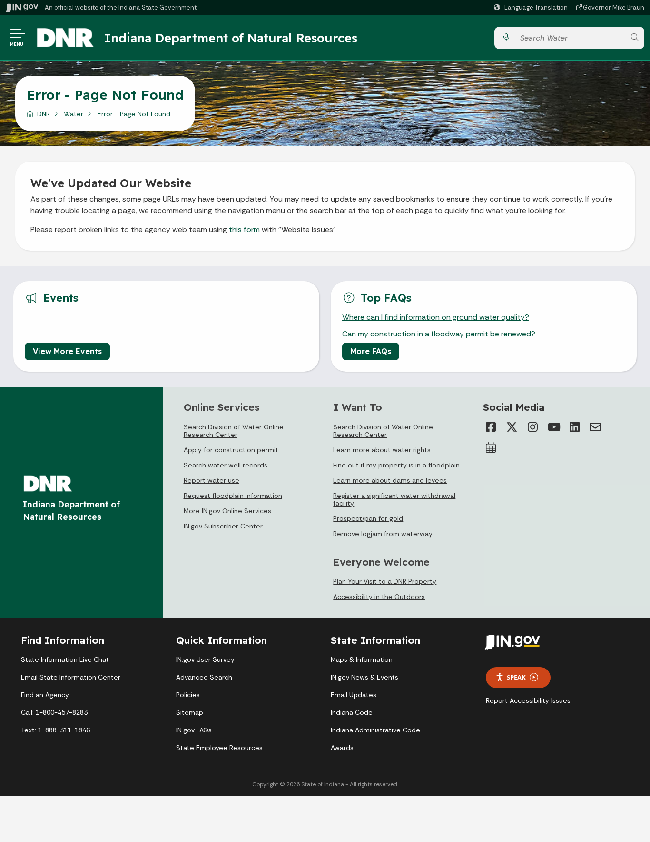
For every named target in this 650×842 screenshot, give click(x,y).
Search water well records (225, 465)
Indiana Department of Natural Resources (230, 37)
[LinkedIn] (574, 427)
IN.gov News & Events (364, 677)
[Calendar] (490, 448)
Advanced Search (204, 677)
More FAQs (370, 351)
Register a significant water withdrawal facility (394, 499)
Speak (516, 677)
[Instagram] (532, 427)
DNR (43, 114)
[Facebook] (490, 427)
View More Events (67, 351)
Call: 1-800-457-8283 (54, 712)
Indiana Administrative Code (375, 730)
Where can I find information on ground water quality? (435, 317)
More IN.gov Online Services (227, 511)
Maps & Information (362, 659)
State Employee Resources (219, 747)
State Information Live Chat (65, 659)
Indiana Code (352, 712)
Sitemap (189, 712)
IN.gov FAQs (194, 730)
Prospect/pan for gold (368, 518)
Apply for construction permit (231, 450)
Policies (188, 694)
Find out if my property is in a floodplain (396, 465)
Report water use (211, 480)
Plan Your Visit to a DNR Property (384, 581)
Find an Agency (45, 694)
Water (73, 114)
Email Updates (353, 694)
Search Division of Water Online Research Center (234, 431)
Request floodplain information (233, 495)
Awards (342, 747)
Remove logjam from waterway (383, 533)
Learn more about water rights (382, 450)
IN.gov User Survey (205, 659)
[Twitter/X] (511, 427)
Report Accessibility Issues (528, 700)
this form (244, 229)
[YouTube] (553, 427)
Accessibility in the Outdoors (379, 596)
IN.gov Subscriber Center (223, 526)
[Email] (595, 427)
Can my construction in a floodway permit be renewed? (438, 334)
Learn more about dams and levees (390, 480)
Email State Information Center (70, 677)
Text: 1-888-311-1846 (55, 730)
